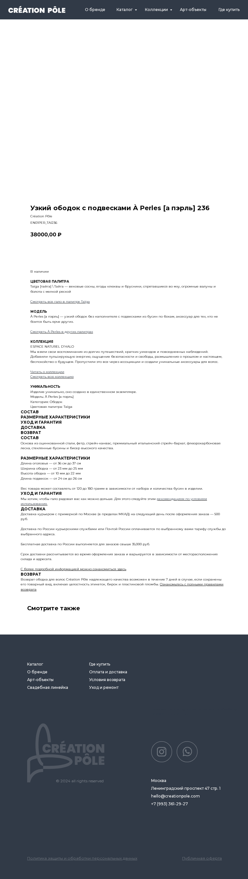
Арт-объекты (40, 679)
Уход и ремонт (104, 687)
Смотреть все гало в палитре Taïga (60, 301)
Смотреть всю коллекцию (52, 376)
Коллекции (156, 9)
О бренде (95, 9)
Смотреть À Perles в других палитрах (61, 332)
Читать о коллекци (46, 372)
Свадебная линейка (47, 687)
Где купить (229, 9)
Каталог (125, 9)
